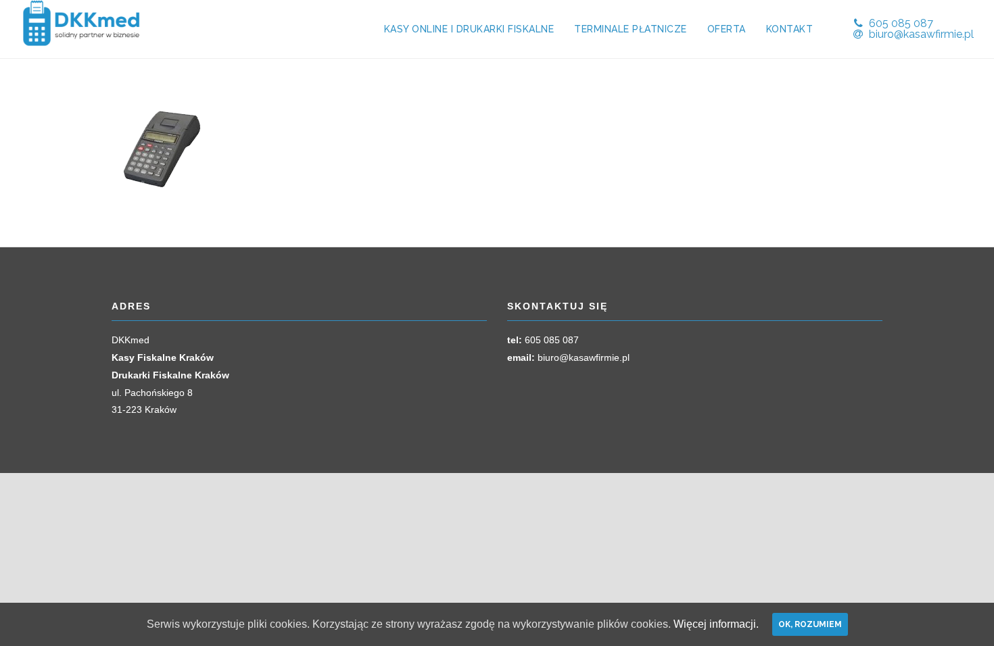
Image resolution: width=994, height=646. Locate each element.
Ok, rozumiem (810, 624)
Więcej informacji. (716, 624)
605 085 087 (552, 339)
